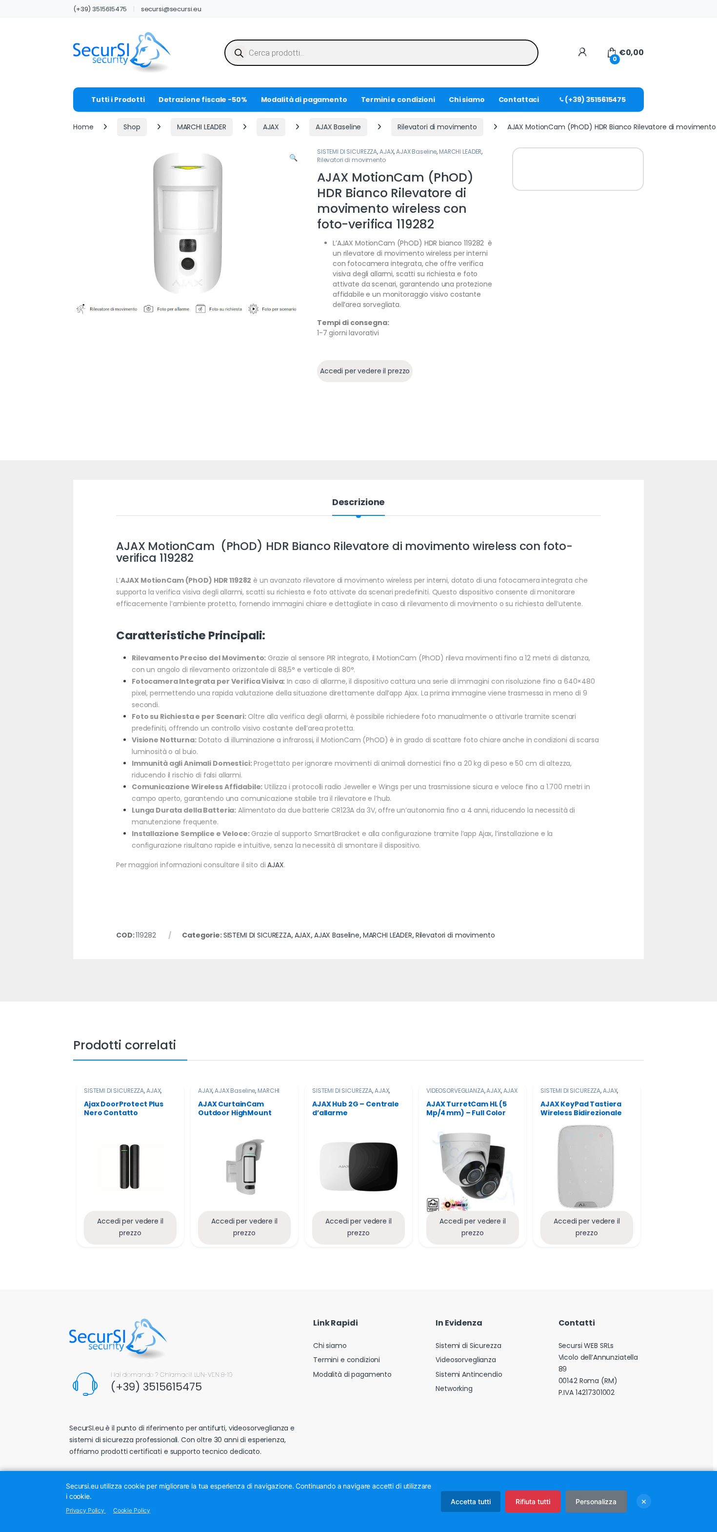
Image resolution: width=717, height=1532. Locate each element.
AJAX (271, 127)
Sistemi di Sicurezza (468, 1345)
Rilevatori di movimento (437, 127)
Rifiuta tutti (533, 1501)
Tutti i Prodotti (118, 99)
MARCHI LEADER (201, 127)
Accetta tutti (471, 1501)
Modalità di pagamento (304, 99)
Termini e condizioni (398, 99)
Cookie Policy (131, 1510)
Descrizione (358, 503)
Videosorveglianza (466, 1360)
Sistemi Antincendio (469, 1374)
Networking (454, 1388)
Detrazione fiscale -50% (203, 99)
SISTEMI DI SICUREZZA (347, 151)
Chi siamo (467, 99)
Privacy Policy (86, 1510)
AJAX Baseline (338, 127)
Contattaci (518, 99)
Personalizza (596, 1501)
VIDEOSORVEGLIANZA (455, 1090)
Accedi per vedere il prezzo (365, 371)
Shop (131, 127)
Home (83, 127)
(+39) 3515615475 (100, 9)
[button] (293, 158)
